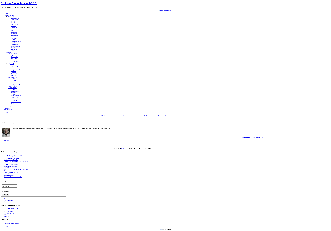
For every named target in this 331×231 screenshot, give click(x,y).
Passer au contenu (9, 112)
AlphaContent (125, 148)
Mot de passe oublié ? (10, 198)
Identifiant (5, 182)
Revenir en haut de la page (11, 223)
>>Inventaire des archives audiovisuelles (252, 137)
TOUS (101, 115)
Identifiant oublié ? (9, 200)
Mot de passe (5, 186)
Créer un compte (8, 202)
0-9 (105, 115)
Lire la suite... (6, 140)
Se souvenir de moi (7, 191)
